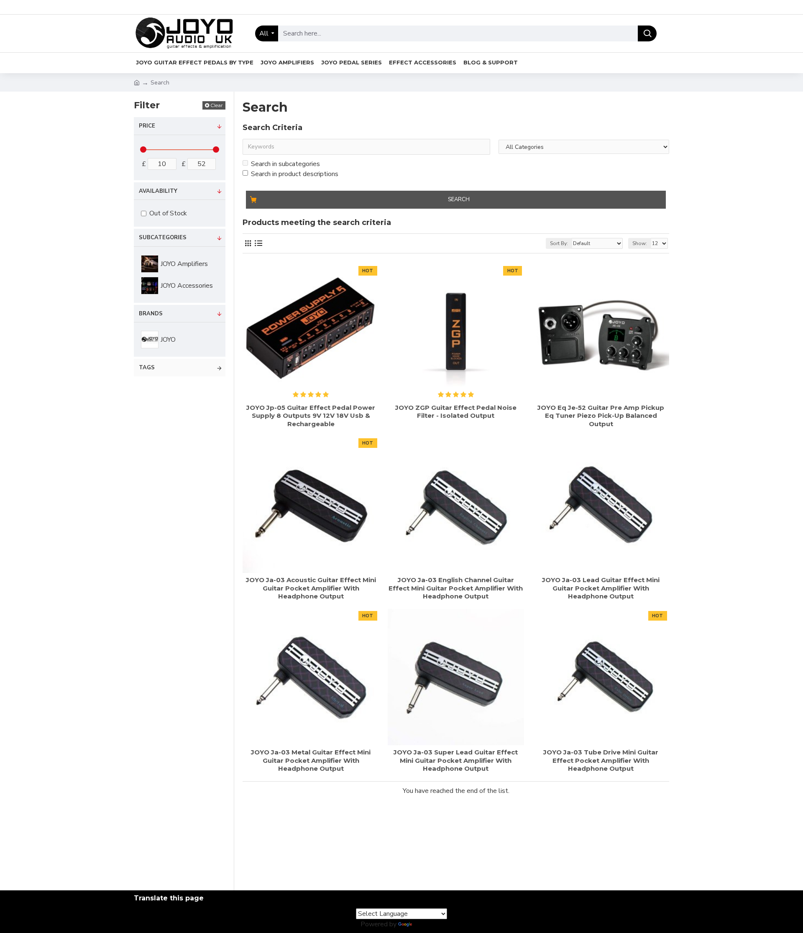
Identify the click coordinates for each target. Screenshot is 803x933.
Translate (428, 924)
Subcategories (163, 237)
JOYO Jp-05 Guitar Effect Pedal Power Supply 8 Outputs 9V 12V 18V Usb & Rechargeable (310, 416)
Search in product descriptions (294, 174)
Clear (216, 105)
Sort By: (559, 243)
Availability (158, 191)
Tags (147, 367)
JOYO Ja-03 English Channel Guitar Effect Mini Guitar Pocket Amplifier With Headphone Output (456, 588)
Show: (639, 243)
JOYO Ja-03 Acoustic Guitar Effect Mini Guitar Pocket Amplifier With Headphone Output (311, 588)
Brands (151, 313)
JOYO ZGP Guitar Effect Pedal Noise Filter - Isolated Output (456, 412)
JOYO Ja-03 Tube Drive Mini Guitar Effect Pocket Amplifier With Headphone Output (600, 760)
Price (147, 126)
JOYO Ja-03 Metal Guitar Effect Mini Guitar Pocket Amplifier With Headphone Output (311, 760)
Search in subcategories (285, 164)
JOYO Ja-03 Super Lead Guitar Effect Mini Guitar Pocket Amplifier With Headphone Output (456, 760)
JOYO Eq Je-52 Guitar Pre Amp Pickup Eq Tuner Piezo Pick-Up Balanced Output (600, 416)
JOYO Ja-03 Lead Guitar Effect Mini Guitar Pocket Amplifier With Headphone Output (601, 588)
